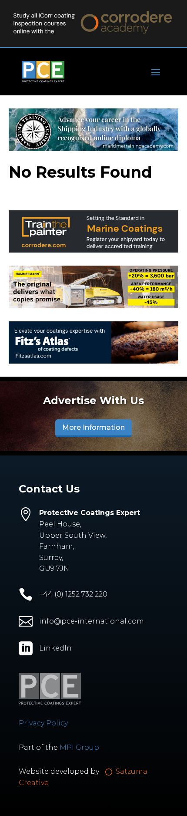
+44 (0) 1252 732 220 (73, 594)
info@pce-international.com (91, 621)
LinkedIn (55, 648)
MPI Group (79, 747)
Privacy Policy (43, 723)
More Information (93, 427)
